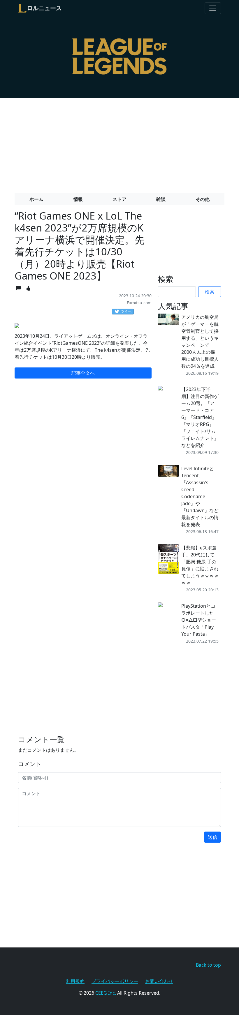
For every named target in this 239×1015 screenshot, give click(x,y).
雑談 (161, 199)
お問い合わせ (159, 981)
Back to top (208, 965)
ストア (119, 199)
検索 (209, 292)
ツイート (127, 311)
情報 (78, 199)
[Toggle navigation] (213, 8)
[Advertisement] (119, 143)
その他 (203, 199)
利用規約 (75, 981)
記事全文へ (83, 373)
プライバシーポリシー (115, 981)
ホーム (36, 199)
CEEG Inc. (105, 993)
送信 (212, 837)
